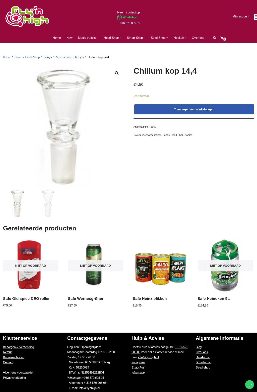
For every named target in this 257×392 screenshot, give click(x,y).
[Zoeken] (214, 37)
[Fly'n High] (27, 16)
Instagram (138, 362)
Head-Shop (32, 57)
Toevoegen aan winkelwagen (194, 109)
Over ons (198, 37)
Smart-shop (203, 362)
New (69, 37)
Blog (199, 347)
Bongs (48, 57)
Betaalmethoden (13, 357)
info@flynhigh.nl (89, 388)
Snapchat (138, 367)
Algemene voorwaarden (18, 372)
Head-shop (203, 357)
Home (57, 37)
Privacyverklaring (14, 377)
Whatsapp (138, 372)
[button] (97, 38)
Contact (8, 362)
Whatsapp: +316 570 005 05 (85, 377)
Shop (18, 57)
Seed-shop (203, 367)
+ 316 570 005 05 (128, 23)
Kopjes (79, 57)
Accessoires (63, 57)
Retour (7, 352)
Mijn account (241, 16)
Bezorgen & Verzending (18, 347)
